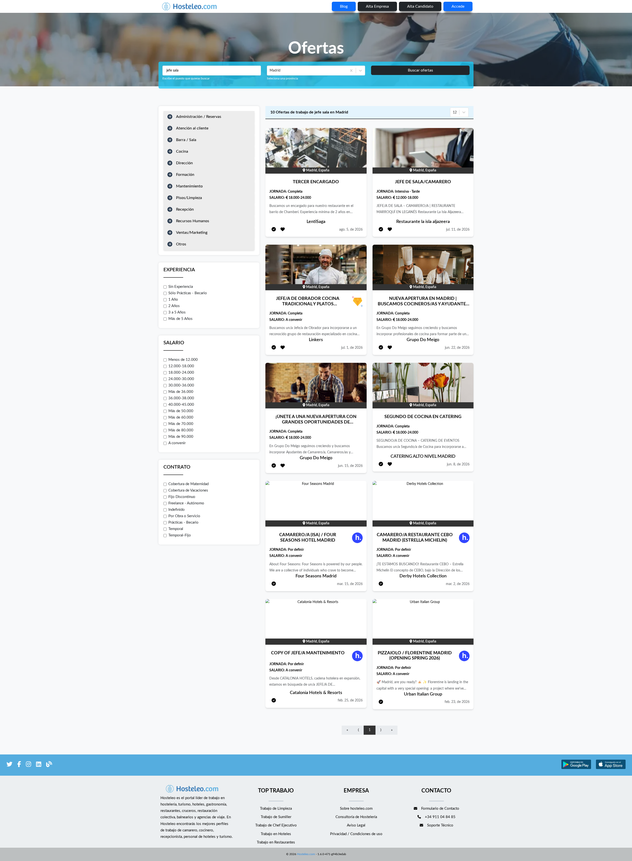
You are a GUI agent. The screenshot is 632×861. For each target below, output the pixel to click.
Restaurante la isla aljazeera (423, 222)
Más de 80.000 (180, 430)
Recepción (185, 209)
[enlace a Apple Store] (611, 768)
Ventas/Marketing (191, 233)
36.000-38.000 (181, 398)
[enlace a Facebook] (19, 765)
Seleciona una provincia (282, 78)
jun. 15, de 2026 (350, 466)
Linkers (316, 340)
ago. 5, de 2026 (351, 229)
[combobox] (270, 70)
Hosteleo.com (306, 854)
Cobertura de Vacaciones (188, 490)
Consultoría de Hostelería (356, 817)
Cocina (182, 151)
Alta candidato (420, 6)
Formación (185, 175)
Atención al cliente (192, 128)
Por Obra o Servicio (184, 516)
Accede (458, 6)
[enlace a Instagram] (28, 765)
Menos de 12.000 (183, 360)
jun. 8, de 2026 (458, 464)
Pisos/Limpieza (189, 198)
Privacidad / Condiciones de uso (356, 834)
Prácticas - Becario (183, 522)
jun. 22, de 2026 (457, 347)
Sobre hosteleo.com (356, 808)
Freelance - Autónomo (186, 503)
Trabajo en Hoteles (276, 834)
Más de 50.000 (180, 411)
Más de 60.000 (180, 417)
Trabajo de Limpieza (276, 808)
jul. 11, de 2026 (458, 229)
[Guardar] (282, 230)
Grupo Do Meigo (423, 340)
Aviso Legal (356, 825)
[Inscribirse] (273, 230)
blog (344, 6)
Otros (181, 244)
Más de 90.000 (180, 437)
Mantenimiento (189, 186)
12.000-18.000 (181, 366)
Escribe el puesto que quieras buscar (186, 78)
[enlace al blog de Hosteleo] (49, 765)
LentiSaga (316, 222)
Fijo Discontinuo (181, 497)
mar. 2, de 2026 (458, 584)
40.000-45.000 (181, 404)
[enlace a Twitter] (9, 765)
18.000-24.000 (181, 372)
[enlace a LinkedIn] (39, 765)
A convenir (177, 443)
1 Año (173, 299)
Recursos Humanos (192, 221)
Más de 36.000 (180, 392)
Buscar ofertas (420, 70)
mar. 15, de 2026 (350, 584)
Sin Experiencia (180, 287)
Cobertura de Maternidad (188, 484)
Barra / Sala (186, 140)
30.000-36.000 (181, 385)
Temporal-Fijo (179, 535)
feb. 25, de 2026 (350, 700)
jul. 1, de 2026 (352, 347)
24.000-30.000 (181, 379)
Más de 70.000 (180, 424)
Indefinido (176, 510)
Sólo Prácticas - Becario (187, 293)
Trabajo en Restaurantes (276, 842)
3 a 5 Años (177, 312)
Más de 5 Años (180, 319)
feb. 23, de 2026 (457, 702)
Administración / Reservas (198, 117)
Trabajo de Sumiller (276, 817)
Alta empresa (377, 6)
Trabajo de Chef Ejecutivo (276, 825)
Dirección (184, 163)
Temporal (175, 529)
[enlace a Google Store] (576, 768)
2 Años (174, 306)
